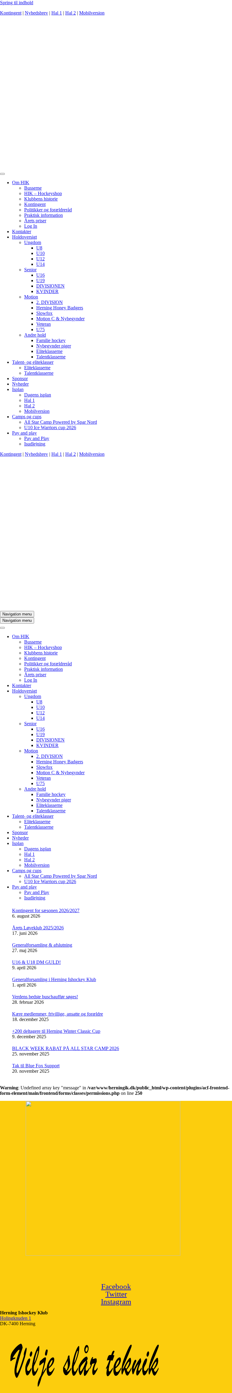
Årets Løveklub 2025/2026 (38, 927)
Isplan (18, 389)
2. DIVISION (49, 302)
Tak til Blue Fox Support (36, 1065)
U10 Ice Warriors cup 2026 (50, 427)
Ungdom (32, 242)
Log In (30, 226)
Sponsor (20, 378)
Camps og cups (26, 416)
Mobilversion (92, 12)
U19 (40, 280)
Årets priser (35, 220)
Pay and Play (36, 438)
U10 (40, 253)
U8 (39, 247)
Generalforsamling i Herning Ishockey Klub (54, 979)
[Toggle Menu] (2, 174)
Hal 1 (56, 12)
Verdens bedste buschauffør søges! (45, 996)
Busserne (33, 188)
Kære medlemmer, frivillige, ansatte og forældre (57, 1013)
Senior (30, 269)
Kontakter (21, 231)
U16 (40, 275)
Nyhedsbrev (36, 12)
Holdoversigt (24, 237)
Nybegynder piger (53, 345)
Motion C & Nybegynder (60, 318)
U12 (40, 258)
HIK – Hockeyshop (43, 193)
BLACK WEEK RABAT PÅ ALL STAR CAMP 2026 (65, 1048)
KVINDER (47, 291)
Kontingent (10, 12)
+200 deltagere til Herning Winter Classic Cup (56, 1031)
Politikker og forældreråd (48, 209)
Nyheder (20, 384)
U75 (40, 329)
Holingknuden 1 (15, 1318)
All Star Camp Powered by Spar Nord (60, 422)
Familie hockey (51, 340)
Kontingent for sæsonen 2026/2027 (45, 910)
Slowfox (44, 313)
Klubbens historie (41, 198)
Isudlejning (34, 443)
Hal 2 (70, 12)
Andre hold (35, 335)
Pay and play (24, 433)
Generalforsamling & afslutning (42, 945)
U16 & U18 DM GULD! (36, 962)
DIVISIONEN (50, 286)
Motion (31, 296)
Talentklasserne (51, 356)
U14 (40, 264)
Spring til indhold (16, 2)
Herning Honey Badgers (59, 307)
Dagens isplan (37, 394)
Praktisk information (43, 215)
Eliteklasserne (49, 351)
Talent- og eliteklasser (32, 362)
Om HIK (20, 182)
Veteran (43, 324)
